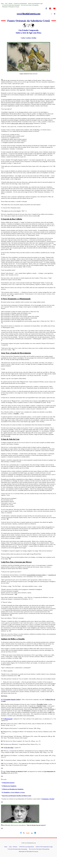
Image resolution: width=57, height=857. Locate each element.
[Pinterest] (50, 8)
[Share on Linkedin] (35, 832)
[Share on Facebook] (21, 832)
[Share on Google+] (28, 833)
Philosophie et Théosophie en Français (10, 6)
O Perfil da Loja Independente (20, 3)
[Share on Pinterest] (32, 833)
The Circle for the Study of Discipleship (29, 5)
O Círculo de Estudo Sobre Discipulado (11, 5)
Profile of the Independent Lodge (35, 3)
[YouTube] (54, 8)
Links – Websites (8, 3)
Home (2, 3)
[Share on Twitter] (24, 832)
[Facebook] (46, 8)
